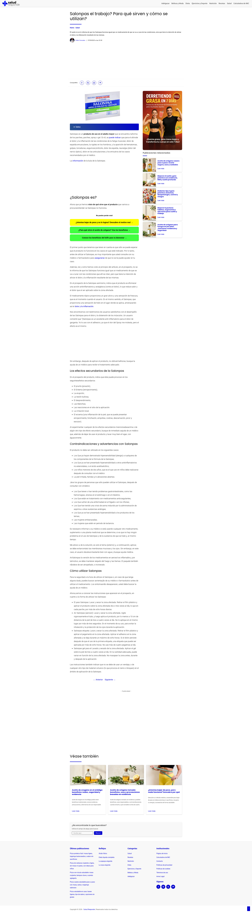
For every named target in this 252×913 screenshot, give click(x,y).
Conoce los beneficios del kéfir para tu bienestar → (104, 238)
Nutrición (213, 3)
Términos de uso (162, 873)
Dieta (188, 3)
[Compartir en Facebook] (82, 83)
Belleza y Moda (177, 3)
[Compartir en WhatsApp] (94, 83)
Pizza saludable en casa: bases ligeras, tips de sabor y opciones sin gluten (82, 894)
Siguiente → (110, 679)
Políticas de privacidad (164, 865)
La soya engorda (104, 865)
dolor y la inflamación (84, 306)
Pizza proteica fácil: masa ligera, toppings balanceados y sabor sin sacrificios (81, 856)
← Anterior (98, 679)
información (78, 161)
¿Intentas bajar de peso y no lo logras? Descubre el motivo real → (104, 222)
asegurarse (99, 258)
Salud (229, 3)
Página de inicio (162, 853)
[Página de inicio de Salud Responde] (11, 3)
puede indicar (115, 137)
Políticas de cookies (163, 869)
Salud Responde (89, 909)
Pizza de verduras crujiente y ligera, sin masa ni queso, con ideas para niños (82, 866)
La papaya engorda (105, 861)
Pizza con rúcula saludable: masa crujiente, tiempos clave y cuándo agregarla (81, 875)
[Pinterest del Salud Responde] (173, 888)
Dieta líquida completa (106, 857)
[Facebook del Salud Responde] (158, 888)
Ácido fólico (103, 853)
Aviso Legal (160, 876)
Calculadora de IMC (241, 3)
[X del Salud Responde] (168, 888)
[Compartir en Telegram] (100, 83)
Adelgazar (165, 3)
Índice (78, 127)
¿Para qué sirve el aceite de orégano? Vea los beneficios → (104, 230)
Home (72, 28)
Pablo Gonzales (80, 40)
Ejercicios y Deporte (199, 3)
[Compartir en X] (88, 83)
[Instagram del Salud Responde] (163, 888)
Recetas (222, 3)
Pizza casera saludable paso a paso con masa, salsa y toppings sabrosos (82, 885)
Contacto (159, 861)
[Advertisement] (126, 61)
